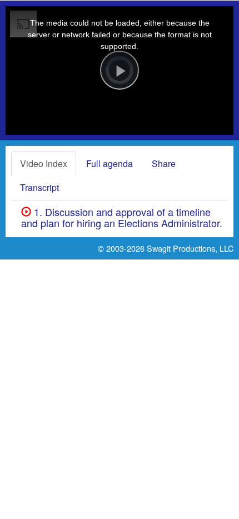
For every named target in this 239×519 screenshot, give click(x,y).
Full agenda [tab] (109, 163)
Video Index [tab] (43, 163)
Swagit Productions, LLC (190, 248)
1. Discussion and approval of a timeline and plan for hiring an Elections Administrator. (121, 217)
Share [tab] (164, 163)
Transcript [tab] (39, 187)
